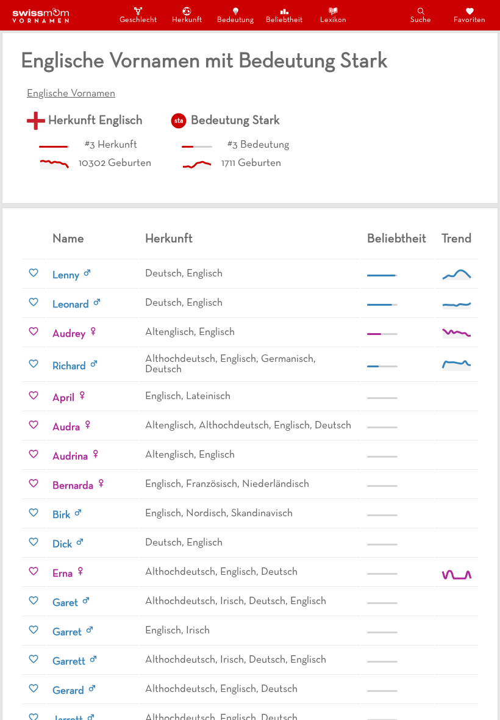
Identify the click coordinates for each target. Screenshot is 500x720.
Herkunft (187, 20)
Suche (420, 20)
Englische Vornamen (71, 94)
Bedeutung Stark (235, 120)
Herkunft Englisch (95, 120)
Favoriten (469, 20)
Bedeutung (235, 20)
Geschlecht (138, 20)
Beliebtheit (284, 20)
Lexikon (333, 20)
